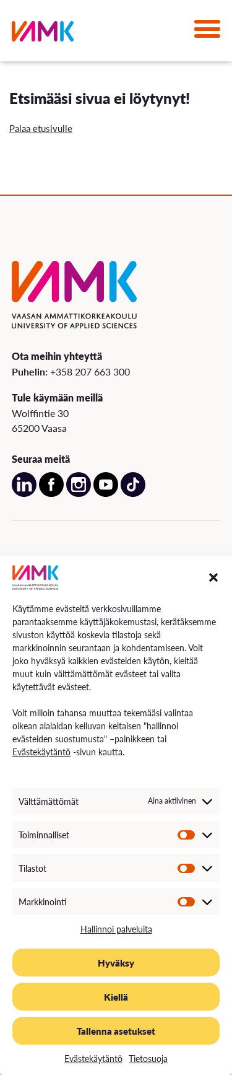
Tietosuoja (148, 1058)
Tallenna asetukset (116, 1030)
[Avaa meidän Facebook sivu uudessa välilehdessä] (51, 493)
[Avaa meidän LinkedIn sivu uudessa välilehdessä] (24, 493)
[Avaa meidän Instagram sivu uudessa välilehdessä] (78, 493)
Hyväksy (116, 962)
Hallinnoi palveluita (116, 929)
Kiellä (116, 996)
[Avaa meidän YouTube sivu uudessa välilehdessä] (105, 493)
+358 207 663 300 (90, 371)
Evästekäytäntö (41, 751)
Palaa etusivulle (40, 127)
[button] (213, 577)
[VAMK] (43, 33)
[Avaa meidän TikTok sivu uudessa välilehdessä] (133, 493)
